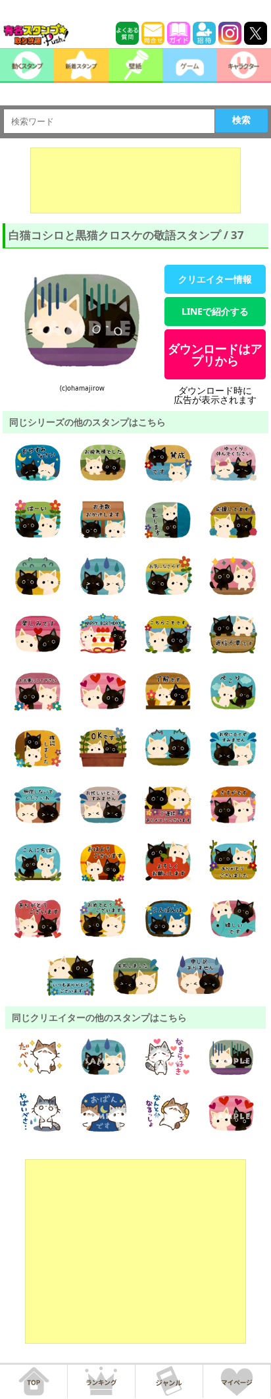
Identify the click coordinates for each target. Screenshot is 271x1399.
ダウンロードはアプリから (215, 354)
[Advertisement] (135, 180)
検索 (241, 120)
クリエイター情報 (215, 279)
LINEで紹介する (215, 311)
